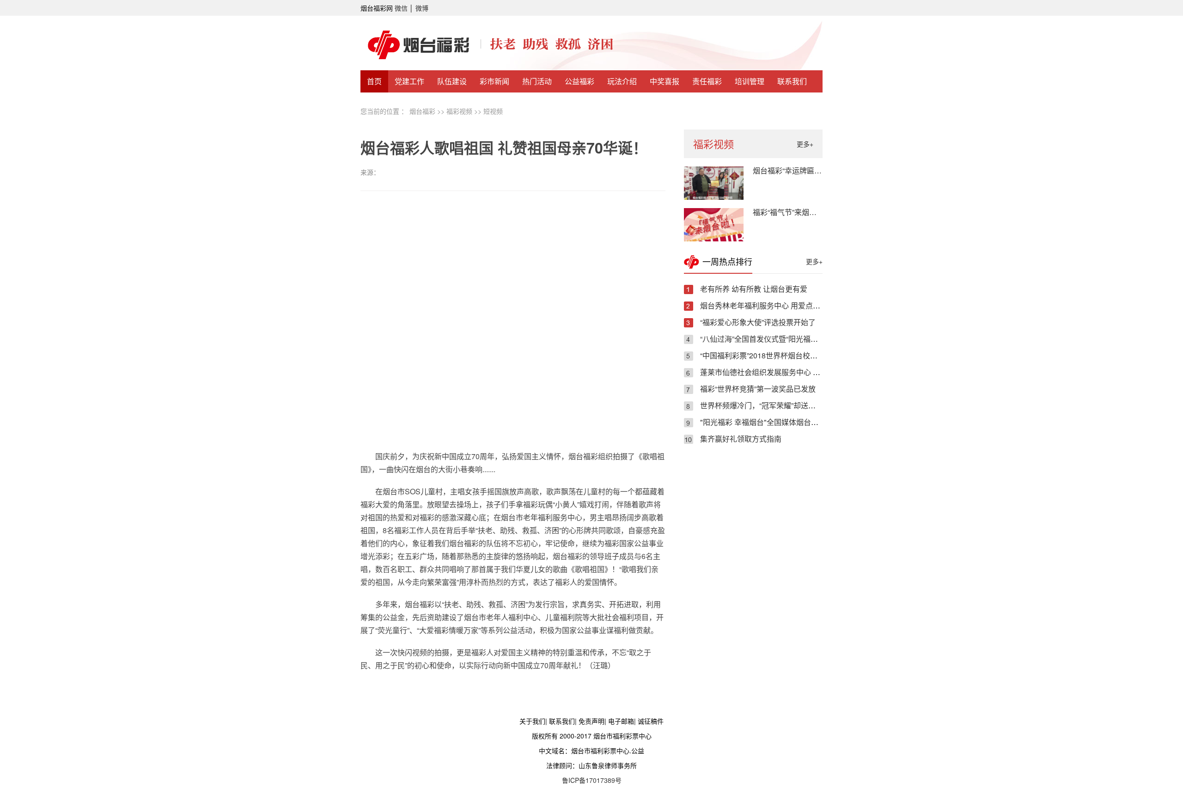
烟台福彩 (422, 111)
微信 (401, 7)
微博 (421, 7)
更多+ (805, 143)
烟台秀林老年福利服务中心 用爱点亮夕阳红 (771, 305)
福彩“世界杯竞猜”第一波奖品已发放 (758, 388)
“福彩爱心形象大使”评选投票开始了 (758, 322)
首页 (374, 81)
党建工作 (409, 81)
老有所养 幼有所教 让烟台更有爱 (753, 288)
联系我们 (792, 81)
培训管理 (749, 81)
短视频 (493, 111)
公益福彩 (579, 81)
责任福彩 (707, 81)
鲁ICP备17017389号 (592, 780)
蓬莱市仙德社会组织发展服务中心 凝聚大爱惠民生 (782, 372)
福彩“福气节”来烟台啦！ (792, 212)
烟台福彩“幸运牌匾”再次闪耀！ (803, 170)
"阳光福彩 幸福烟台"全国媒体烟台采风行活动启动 (781, 422)
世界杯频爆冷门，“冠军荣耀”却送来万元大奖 (772, 405)
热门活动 (537, 81)
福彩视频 (459, 111)
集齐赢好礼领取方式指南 (740, 438)
